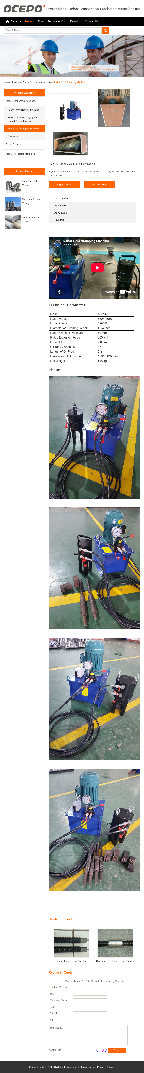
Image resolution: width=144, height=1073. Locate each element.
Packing (59, 219)
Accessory (13, 136)
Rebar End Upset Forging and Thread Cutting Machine (23, 119)
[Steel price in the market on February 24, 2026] (13, 228)
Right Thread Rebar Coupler (71, 961)
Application (60, 205)
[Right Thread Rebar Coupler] (71, 943)
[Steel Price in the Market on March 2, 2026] (13, 192)
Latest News (24, 171)
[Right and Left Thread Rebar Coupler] (115, 943)
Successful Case (57, 21)
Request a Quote (61, 972)
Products (30, 21)
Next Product (99, 184)
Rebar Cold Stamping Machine (70, 82)
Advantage (60, 212)
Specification (61, 197)
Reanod (101, 1067)
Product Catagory (24, 92)
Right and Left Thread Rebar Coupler (115, 961)
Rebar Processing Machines (20, 154)
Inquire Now (64, 184)
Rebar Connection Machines (37, 82)
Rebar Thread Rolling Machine (23, 110)
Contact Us (91, 21)
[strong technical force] (72, 76)
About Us (16, 21)
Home (7, 82)
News (41, 21)
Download (76, 21)
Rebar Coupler (13, 144)
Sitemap (110, 1067)
